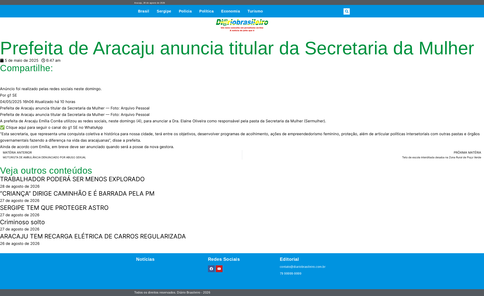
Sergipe (164, 11)
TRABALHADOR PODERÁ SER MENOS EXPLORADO (72, 179)
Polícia (185, 11)
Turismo (255, 11)
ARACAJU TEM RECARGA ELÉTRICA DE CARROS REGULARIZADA (93, 236)
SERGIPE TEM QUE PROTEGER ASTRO (54, 207)
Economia (230, 11)
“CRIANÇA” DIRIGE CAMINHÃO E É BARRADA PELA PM (77, 193)
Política (206, 11)
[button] (347, 11)
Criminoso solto (22, 222)
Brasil (143, 11)
